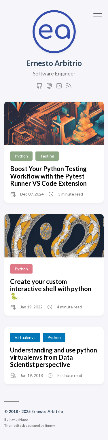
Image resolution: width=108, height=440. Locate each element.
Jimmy (50, 425)
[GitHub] (39, 87)
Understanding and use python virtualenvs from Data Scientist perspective (53, 357)
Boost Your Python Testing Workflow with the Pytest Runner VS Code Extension (48, 176)
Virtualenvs (25, 337)
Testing (47, 155)
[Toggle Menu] (98, 15)
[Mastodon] (49, 87)
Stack (20, 425)
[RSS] (68, 87)
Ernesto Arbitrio (54, 63)
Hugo (23, 419)
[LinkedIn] (59, 87)
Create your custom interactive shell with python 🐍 (50, 289)
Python (21, 155)
